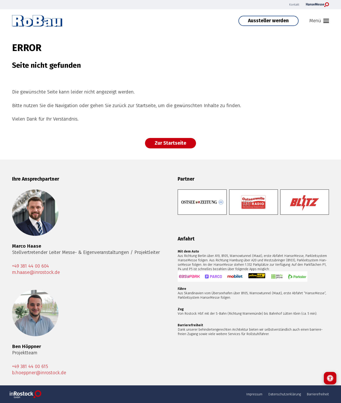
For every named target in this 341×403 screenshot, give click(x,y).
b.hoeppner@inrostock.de (39, 373)
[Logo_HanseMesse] (317, 4)
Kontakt (294, 4)
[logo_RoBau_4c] (37, 21)
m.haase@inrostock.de (36, 272)
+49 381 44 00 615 (30, 366)
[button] (319, 21)
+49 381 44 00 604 (30, 266)
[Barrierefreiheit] (330, 378)
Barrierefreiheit (318, 394)
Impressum (254, 394)
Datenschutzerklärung (284, 394)
